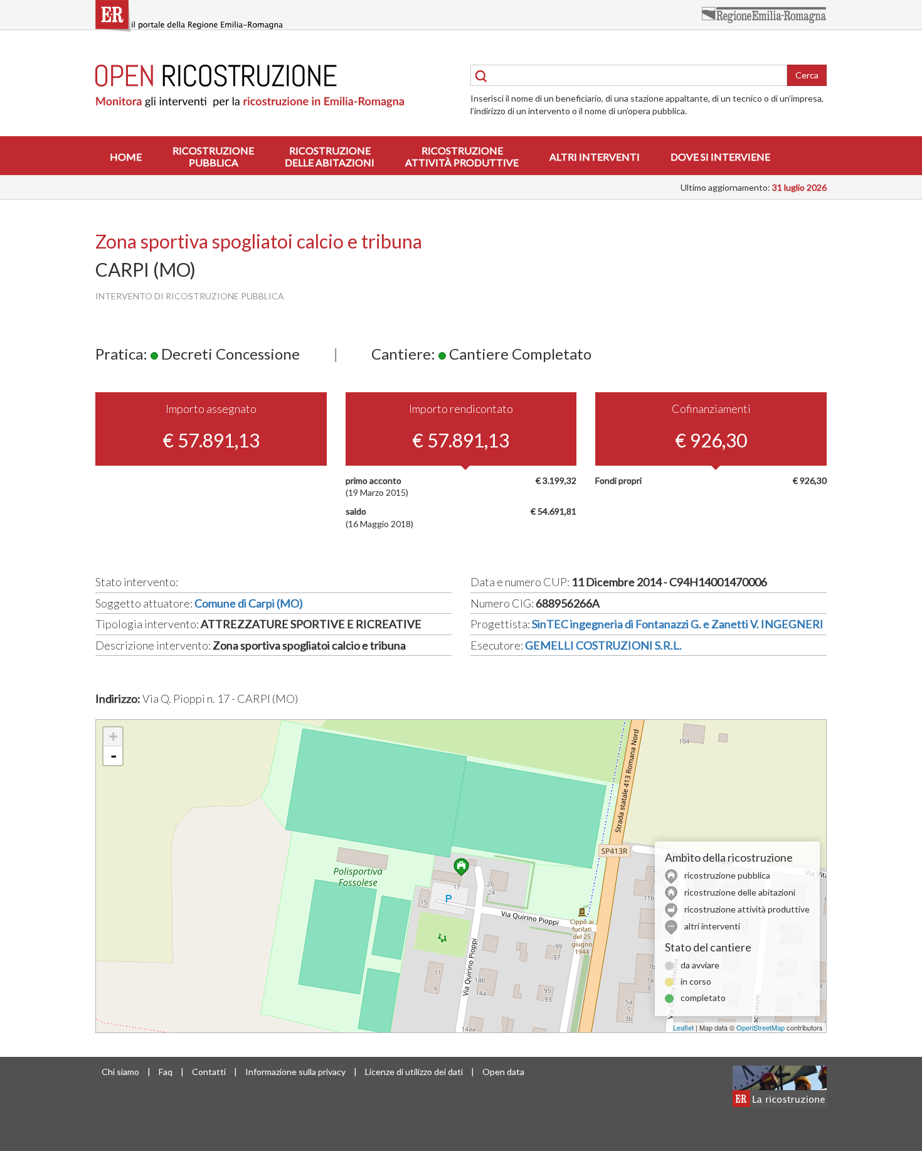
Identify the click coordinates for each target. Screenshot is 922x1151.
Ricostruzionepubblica (213, 156)
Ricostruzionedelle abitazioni (329, 156)
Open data (503, 1071)
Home (126, 157)
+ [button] (113, 736)
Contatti (209, 1071)
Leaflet (683, 1027)
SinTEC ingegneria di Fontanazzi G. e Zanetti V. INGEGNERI (678, 624)
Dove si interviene (720, 157)
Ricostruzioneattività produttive (462, 156)
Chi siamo (120, 1071)
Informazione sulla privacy (295, 1071)
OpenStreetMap (760, 1027)
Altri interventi (594, 157)
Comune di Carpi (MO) (248, 603)
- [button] (113, 755)
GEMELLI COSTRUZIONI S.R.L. (603, 645)
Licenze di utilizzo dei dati (414, 1071)
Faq (165, 1071)
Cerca (807, 75)
